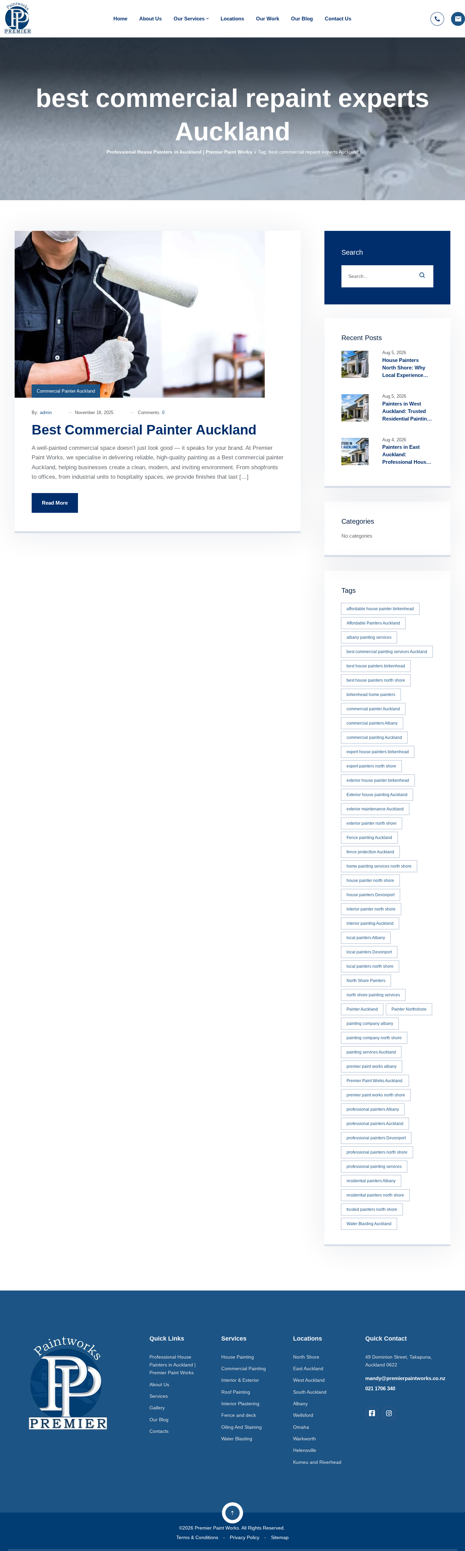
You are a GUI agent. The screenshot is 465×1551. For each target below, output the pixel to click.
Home (120, 18)
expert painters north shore (371, 766)
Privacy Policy (244, 1537)
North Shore (306, 1357)
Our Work (267, 18)
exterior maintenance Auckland (375, 809)
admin (46, 412)
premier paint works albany (372, 1066)
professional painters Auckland (375, 1123)
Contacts (159, 1431)
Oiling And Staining (241, 1427)
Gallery (157, 1407)
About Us (150, 18)
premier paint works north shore (376, 1095)
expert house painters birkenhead (378, 751)
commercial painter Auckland (373, 709)
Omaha (301, 1427)
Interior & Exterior (240, 1380)
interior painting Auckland (370, 923)
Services (158, 1396)
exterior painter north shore (372, 823)
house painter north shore (370, 880)
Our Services (189, 18)
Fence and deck (238, 1415)
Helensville (304, 1450)
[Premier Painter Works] (17, 18)
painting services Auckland (371, 1052)
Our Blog (302, 18)
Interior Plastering (240, 1403)
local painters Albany (366, 937)
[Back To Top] (232, 1513)
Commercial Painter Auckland (66, 391)
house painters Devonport (371, 894)
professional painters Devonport (376, 1138)
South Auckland (309, 1392)
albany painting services (369, 637)
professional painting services (374, 1166)
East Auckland (308, 1368)
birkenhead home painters (371, 694)
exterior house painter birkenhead (378, 780)
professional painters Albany (373, 1109)
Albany (300, 1403)
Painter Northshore (409, 1009)
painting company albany (370, 1023)
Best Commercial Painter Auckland (144, 429)
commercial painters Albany (372, 723)
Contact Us (338, 18)
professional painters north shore (377, 1152)
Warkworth (304, 1438)
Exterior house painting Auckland (377, 794)
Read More (55, 503)
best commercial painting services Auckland (387, 651)
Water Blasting (236, 1438)
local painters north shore (370, 966)
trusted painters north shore (372, 1209)
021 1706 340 (380, 1388)
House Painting (237, 1357)
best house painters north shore (376, 680)
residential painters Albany (371, 1180)
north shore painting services (373, 995)
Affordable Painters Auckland (373, 623)
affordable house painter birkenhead (380, 608)
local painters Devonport (369, 952)
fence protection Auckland (370, 852)
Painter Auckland (362, 1009)
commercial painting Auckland (374, 737)
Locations (232, 18)
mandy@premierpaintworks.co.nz (405, 1378)
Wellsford (303, 1415)
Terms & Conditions (197, 1537)
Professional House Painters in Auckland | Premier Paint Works (179, 152)
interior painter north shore (371, 909)
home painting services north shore (379, 866)
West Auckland (309, 1380)
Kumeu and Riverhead (317, 1462)
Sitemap (280, 1537)
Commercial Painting (243, 1368)
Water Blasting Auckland (369, 1223)
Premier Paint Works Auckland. (375, 1080)
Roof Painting (235, 1392)
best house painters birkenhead (376, 666)
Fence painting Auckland (369, 837)
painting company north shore (374, 1037)
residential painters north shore (375, 1195)
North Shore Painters (366, 980)
